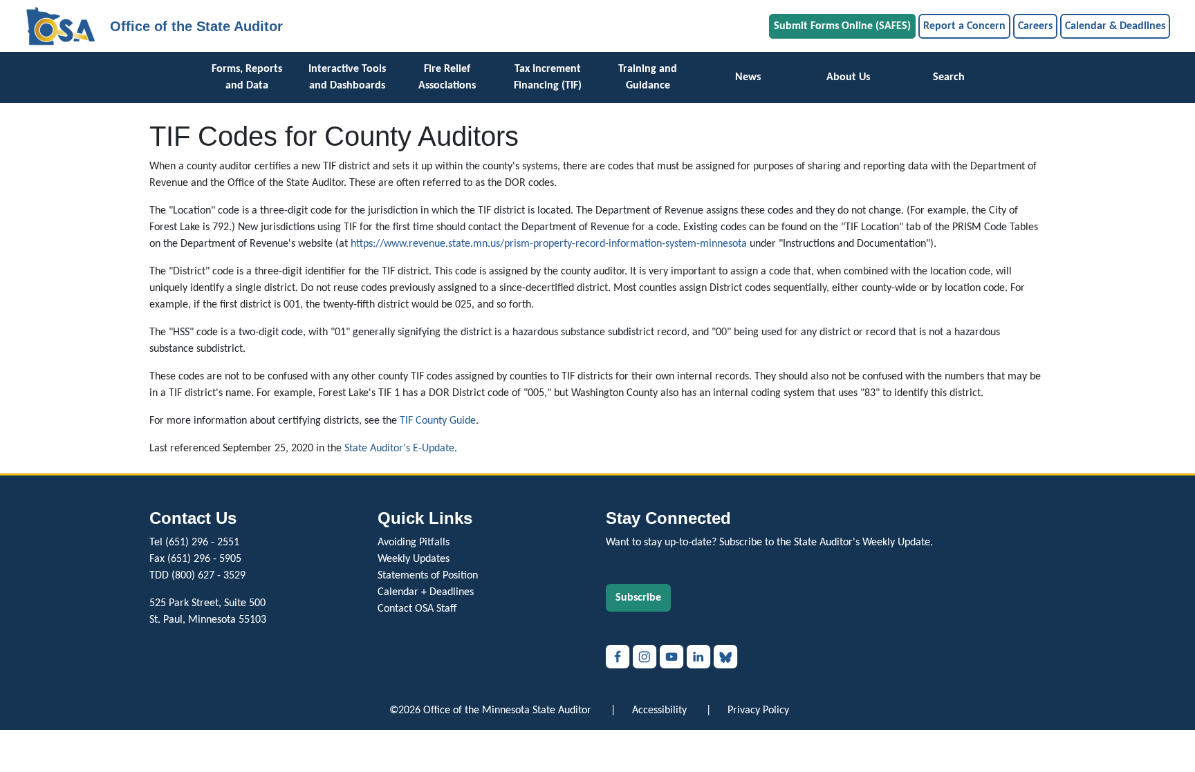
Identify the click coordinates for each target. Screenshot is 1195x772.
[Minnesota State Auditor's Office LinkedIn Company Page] (700, 656)
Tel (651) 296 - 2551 (194, 542)
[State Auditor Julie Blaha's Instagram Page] (646, 656)
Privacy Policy (758, 710)
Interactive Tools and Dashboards (347, 77)
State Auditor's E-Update (399, 448)
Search (949, 77)
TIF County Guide (438, 420)
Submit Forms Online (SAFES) (842, 26)
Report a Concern (964, 26)
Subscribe (638, 597)
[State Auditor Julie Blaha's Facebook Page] (619, 656)
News (748, 77)
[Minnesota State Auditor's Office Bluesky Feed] (726, 656)
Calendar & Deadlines (1115, 26)
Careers (1035, 26)
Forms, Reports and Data (247, 77)
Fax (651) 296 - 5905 (195, 559)
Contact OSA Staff (417, 608)
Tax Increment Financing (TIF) (548, 77)
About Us (848, 77)
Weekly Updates (414, 559)
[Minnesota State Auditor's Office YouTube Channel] (673, 656)
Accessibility (659, 710)
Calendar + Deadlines (426, 592)
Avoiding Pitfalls (414, 542)
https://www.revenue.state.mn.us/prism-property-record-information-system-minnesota (549, 244)
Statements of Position (428, 575)
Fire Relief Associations (447, 77)
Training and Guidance (647, 77)
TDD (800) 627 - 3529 (197, 575)
